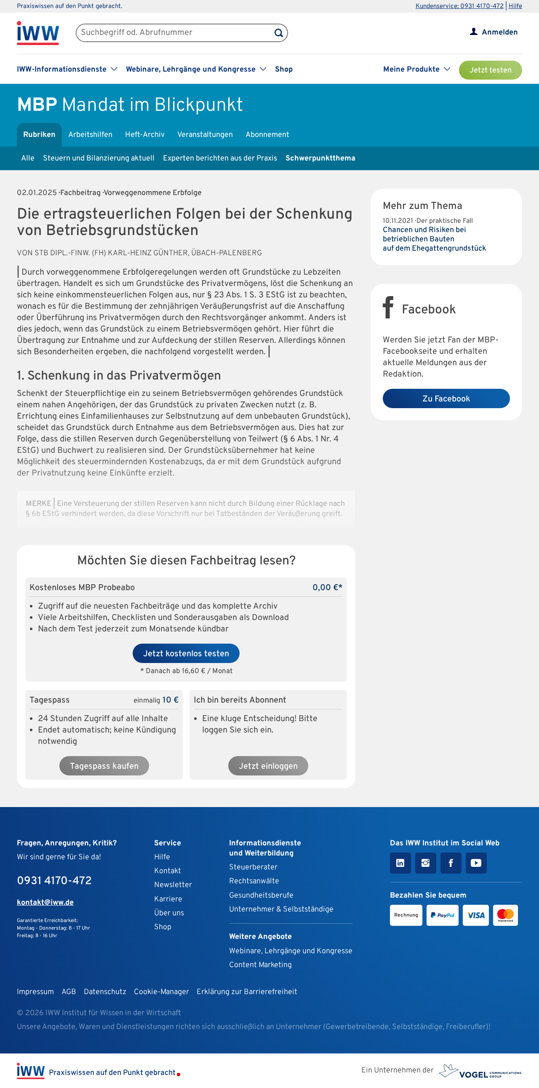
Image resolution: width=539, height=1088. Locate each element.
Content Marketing (260, 965)
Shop (284, 70)
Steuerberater (253, 867)
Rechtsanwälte (254, 881)
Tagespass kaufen (104, 766)
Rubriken (39, 135)
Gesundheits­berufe (261, 896)
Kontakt (167, 871)
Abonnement (267, 135)
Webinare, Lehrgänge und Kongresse (290, 951)
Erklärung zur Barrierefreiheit (247, 992)
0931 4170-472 (54, 881)
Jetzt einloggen (268, 766)
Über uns (169, 913)
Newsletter (173, 885)
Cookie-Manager (161, 992)
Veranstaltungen (205, 135)
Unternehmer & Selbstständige (281, 909)
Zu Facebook (446, 399)
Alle (28, 158)
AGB (68, 992)
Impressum (35, 992)
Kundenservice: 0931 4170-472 (460, 7)
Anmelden (500, 32)
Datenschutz (105, 992)
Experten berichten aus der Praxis (220, 158)
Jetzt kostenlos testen (186, 654)
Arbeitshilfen (90, 135)
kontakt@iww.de (45, 903)
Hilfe (515, 7)
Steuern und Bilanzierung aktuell (99, 158)
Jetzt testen (491, 70)
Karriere (168, 899)
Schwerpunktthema (320, 158)
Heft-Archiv (145, 135)
